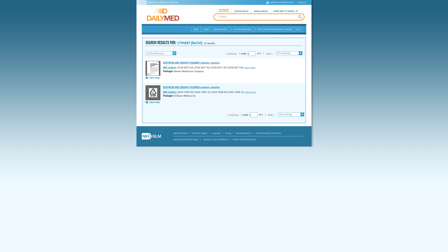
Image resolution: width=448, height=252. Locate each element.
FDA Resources (220, 29)
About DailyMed (180, 133)
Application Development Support (274, 29)
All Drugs (224, 11)
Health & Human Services (244, 139)
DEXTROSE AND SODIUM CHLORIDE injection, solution (191, 62)
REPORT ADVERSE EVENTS (282, 2)
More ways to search (284, 11)
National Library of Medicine (163, 2)
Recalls (302, 2)
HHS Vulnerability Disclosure (268, 133)
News (206, 29)
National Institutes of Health (186, 139)
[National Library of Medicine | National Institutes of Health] (151, 136)
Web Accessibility (243, 133)
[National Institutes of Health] (145, 2)
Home (196, 29)
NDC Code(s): (170, 67)
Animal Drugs (261, 11)
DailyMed (163, 14)
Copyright (216, 133)
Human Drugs (241, 11)
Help (298, 29)
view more (249, 67)
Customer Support (199, 133)
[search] (300, 17)
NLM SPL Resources (242, 29)
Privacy (228, 133)
